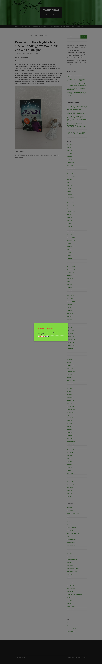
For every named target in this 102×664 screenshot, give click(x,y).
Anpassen (46, 336)
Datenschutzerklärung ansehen (44, 334)
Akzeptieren (40, 336)
